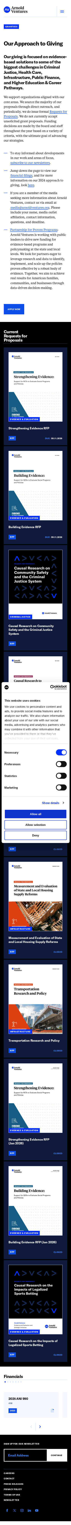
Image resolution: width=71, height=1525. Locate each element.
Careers (9, 1473)
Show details (50, 802)
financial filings (21, 175)
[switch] (61, 764)
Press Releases (13, 1484)
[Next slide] (40, 1427)
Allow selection (35, 824)
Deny (35, 835)
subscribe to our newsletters (30, 163)
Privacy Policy (13, 1489)
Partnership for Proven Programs (33, 230)
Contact (9, 1478)
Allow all (35, 814)
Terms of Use (12, 1494)
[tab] (5, 1381)
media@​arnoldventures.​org (29, 207)
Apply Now (14, 309)
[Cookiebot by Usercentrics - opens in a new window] (50, 687)
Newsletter (11, 1500)
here (31, 185)
